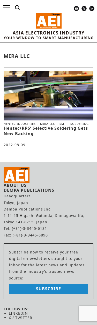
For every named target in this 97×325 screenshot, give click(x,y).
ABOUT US (15, 185)
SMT (62, 124)
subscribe (48, 289)
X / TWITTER (20, 317)
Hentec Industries (20, 124)
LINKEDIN (18, 313)
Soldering (79, 123)
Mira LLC (47, 124)
